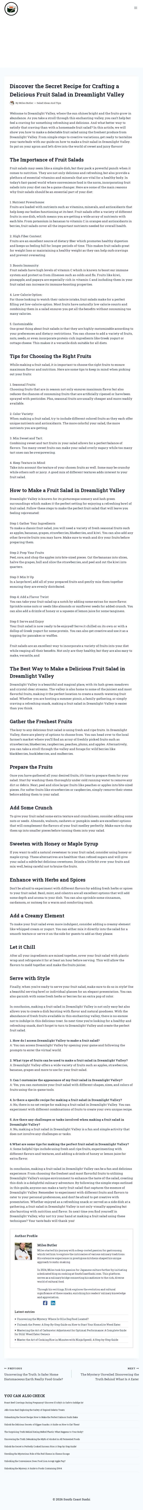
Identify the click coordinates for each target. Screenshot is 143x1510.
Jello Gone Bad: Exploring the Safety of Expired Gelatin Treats (34, 1409)
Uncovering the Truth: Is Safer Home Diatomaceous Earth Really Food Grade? (33, 1374)
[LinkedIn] (53, 1303)
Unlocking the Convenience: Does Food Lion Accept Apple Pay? (34, 1461)
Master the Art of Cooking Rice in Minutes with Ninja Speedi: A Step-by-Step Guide (67, 1339)
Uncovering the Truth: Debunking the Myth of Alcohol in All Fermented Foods (42, 1439)
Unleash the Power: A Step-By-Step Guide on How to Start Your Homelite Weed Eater (69, 1324)
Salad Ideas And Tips (49, 103)
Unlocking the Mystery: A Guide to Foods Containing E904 (33, 1468)
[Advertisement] (71, 41)
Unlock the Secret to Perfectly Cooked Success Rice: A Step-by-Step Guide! (40, 1446)
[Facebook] (45, 1303)
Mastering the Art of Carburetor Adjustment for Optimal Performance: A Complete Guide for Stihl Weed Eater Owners (70, 1332)
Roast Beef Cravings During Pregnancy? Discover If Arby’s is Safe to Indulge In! (43, 1402)
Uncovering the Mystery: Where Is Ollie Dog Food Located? (53, 1319)
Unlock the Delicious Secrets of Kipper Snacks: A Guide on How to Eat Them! (42, 1424)
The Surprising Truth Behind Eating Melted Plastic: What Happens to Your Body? (43, 1431)
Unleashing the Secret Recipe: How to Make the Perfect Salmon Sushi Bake (41, 1417)
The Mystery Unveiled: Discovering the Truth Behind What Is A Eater (110, 1374)
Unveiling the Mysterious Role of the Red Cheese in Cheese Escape (37, 1453)
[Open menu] (135, 7)
